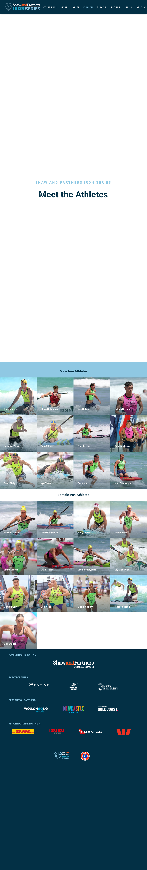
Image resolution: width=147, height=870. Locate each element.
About (76, 7)
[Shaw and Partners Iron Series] (22, 7)
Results (101, 7)
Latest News (50, 7)
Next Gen (115, 7)
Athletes (88, 7)
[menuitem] (50, 7)
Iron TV (128, 7)
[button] (137, 7)
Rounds (65, 7)
